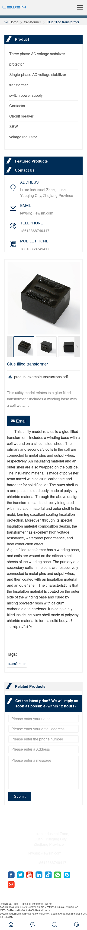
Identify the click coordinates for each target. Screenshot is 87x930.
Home (14, 22)
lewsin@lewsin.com (36, 213)
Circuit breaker (21, 116)
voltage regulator (23, 136)
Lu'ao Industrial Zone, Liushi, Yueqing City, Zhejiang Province (46, 192)
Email (21, 421)
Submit (20, 796)
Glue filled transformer (63, 22)
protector (16, 64)
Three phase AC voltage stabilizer (37, 53)
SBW (13, 126)
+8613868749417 (34, 230)
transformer (32, 22)
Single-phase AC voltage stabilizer (37, 74)
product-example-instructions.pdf (41, 376)
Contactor (17, 105)
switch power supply (26, 95)
